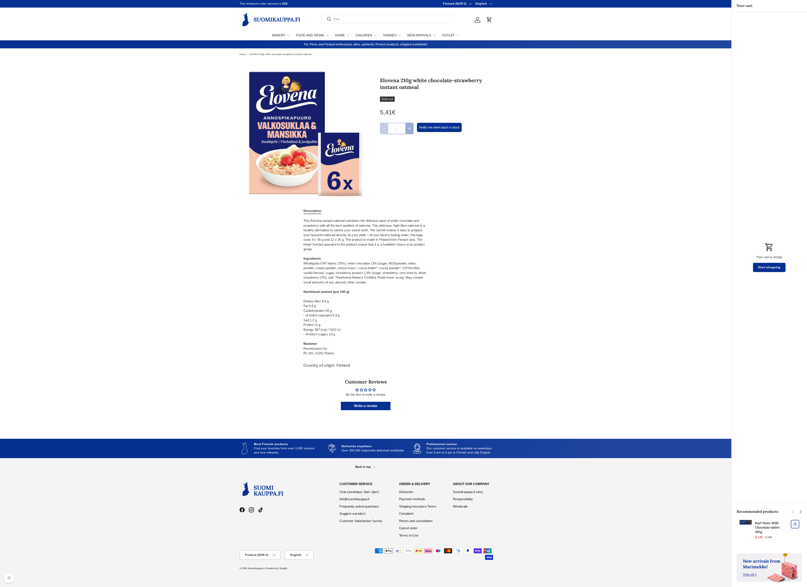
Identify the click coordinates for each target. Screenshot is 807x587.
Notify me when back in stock (439, 127)
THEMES (390, 35)
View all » (750, 574)
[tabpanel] (365, 287)
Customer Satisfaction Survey (360, 521)
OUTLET (448, 35)
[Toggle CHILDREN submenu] (375, 35)
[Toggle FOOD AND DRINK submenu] (327, 35)
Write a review (365, 406)
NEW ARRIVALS (419, 35)
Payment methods (412, 499)
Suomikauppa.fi (256, 568)
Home (243, 54)
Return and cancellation (416, 521)
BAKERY (278, 35)
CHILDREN (364, 35)
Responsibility (463, 499)
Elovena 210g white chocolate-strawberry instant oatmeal (280, 54)
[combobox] (388, 19)
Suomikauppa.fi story (468, 492)
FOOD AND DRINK (310, 35)
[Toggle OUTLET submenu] (457, 35)
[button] (489, 19)
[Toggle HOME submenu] (347, 35)
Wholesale (460, 506)
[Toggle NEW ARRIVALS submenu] (434, 35)
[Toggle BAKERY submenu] (288, 35)
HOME (340, 35)
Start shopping (769, 267)
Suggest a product (352, 513)
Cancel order (408, 528)
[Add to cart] (795, 524)
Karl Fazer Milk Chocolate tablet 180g (767, 527)
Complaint (406, 513)
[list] (303, 134)
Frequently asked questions (359, 506)
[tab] (312, 210)
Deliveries (406, 492)
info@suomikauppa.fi (354, 499)
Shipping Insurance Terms (417, 506)
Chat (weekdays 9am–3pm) (359, 492)
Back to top (363, 466)
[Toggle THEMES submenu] (399, 35)
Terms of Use (408, 535)
